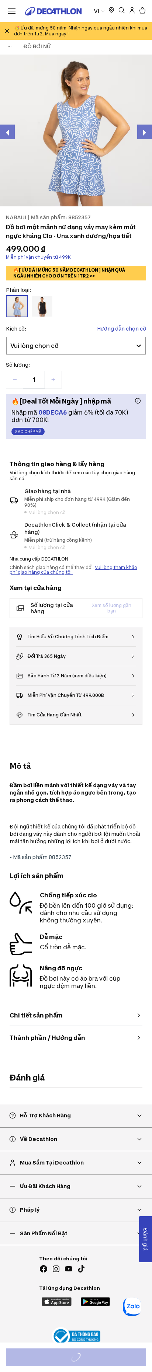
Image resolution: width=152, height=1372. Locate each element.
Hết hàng (82, 1358)
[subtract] (15, 379)
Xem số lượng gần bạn (111, 608)
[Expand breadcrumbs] (9, 46)
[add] (53, 379)
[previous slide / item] (7, 132)
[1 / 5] (76, 130)
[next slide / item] (144, 132)
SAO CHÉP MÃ (28, 431)
